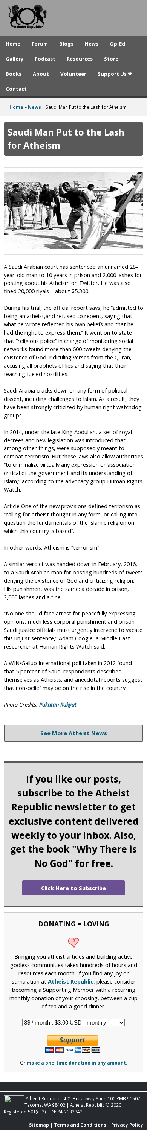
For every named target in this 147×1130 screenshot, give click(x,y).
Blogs (66, 43)
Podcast (45, 58)
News (91, 43)
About (41, 73)
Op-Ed (117, 43)
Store (111, 58)
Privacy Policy (127, 1125)
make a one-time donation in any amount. (77, 1063)
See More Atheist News (73, 733)
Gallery (14, 58)
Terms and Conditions (80, 1125)
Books (13, 73)
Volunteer (73, 73)
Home (13, 43)
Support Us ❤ (115, 73)
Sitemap (39, 1125)
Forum (40, 43)
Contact (16, 88)
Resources (80, 58)
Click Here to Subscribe (73, 888)
